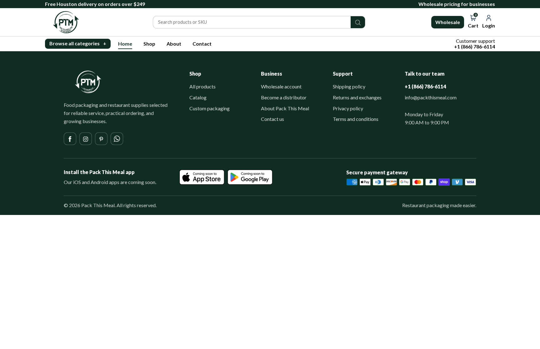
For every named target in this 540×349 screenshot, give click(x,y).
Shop (149, 44)
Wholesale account (281, 86)
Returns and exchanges (357, 97)
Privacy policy (348, 108)
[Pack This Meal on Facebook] (70, 138)
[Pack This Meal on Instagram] (85, 138)
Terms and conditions (355, 119)
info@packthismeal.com (431, 97)
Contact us (272, 119)
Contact (202, 44)
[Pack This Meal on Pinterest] (101, 138)
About (174, 44)
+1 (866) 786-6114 (425, 86)
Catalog (198, 97)
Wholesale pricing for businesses (456, 4)
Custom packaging (209, 108)
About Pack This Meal (285, 108)
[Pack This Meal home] (88, 81)
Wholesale (447, 22)
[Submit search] (358, 22)
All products (202, 86)
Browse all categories (77, 43)
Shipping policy (349, 86)
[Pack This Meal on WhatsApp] (117, 138)
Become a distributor (284, 97)
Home (125, 44)
